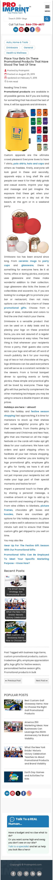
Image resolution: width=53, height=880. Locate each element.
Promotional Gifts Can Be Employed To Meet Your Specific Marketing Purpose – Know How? (26, 559)
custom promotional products (21, 656)
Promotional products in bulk (20, 672)
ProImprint (24, 70)
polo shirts (19, 163)
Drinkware (12, 47)
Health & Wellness (16, 52)
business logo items (35, 652)
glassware (27, 265)
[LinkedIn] (39, 873)
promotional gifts (15, 308)
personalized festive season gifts (22, 668)
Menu (47, 11)
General (28, 47)
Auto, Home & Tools (17, 42)
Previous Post (14, 680)
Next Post (40, 680)
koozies (8, 514)
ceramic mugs (27, 261)
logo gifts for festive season (25, 664)
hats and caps (35, 163)
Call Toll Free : (26, 24)
